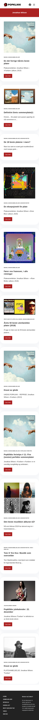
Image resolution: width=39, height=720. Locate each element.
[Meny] (34, 5)
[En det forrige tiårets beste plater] (19, 37)
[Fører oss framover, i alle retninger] (19, 247)
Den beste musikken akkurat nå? (19, 522)
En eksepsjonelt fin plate (15, 207)
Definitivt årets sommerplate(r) (18, 112)
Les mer (8, 76)
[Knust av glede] (19, 366)
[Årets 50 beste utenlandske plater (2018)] (19, 307)
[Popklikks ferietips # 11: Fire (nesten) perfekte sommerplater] (19, 430)
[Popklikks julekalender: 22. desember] (19, 591)
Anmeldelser (7, 699)
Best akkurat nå (9, 708)
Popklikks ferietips (26, 450)
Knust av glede (11, 390)
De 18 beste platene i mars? (17, 142)
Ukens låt (6, 705)
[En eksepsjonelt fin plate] (19, 183)
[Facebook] (30, 5)
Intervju (6, 702)
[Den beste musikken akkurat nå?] (19, 498)
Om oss (5, 714)
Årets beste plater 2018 (11, 319)
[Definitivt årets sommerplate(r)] (19, 96)
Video (5, 711)
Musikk (6, 57)
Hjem (4, 696)
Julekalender (8, 605)
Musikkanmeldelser (14, 57)
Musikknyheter (24, 138)
